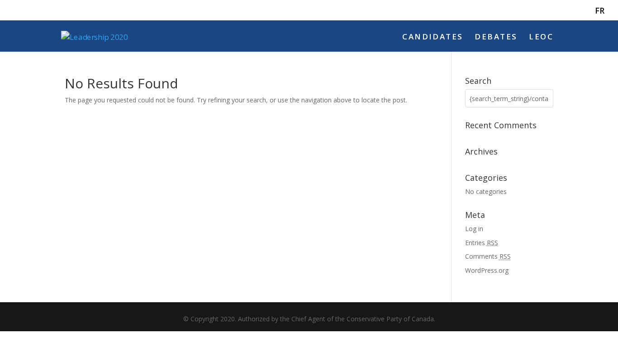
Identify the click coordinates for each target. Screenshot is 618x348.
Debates (496, 38)
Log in (474, 228)
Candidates (432, 38)
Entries (481, 242)
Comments (488, 256)
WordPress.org (487, 270)
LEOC (541, 38)
